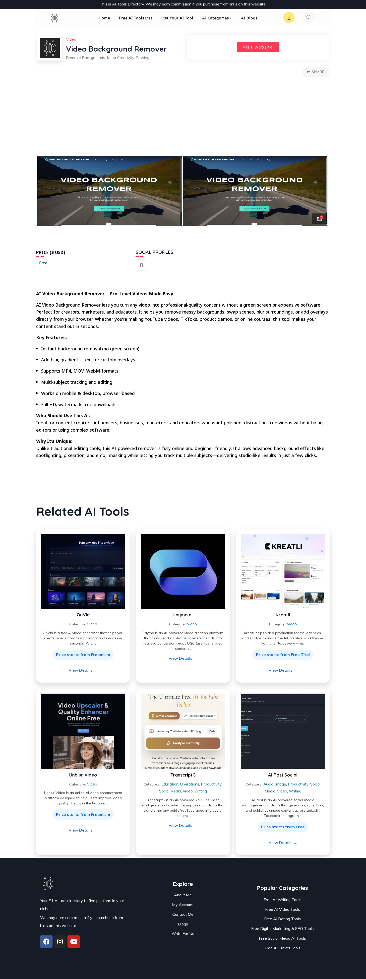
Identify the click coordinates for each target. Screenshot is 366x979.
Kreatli (283, 615)
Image (280, 784)
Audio (268, 784)
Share (318, 72)
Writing (200, 791)
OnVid (83, 615)
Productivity (211, 784)
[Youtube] (73, 941)
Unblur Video (83, 775)
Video (92, 624)
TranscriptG (183, 775)
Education (169, 784)
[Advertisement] (183, 118)
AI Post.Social (283, 775)
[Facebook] (46, 941)
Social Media (170, 791)
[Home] (54, 20)
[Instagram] (60, 941)
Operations (189, 784)
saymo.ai (182, 615)
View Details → (83, 670)
